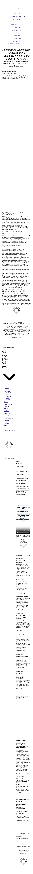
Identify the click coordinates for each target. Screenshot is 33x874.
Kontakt (17, 35)
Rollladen (16, 11)
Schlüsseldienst (17, 30)
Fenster (17, 13)
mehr (29, 575)
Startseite (16, 8)
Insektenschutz (16, 24)
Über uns (17, 33)
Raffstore (16, 19)
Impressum (16, 41)
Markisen (17, 22)
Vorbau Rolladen (8, 399)
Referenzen (17, 38)
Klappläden (17, 27)
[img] (16, 3)
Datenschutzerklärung (16, 44)
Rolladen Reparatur (8, 395)
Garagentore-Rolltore (17, 16)
